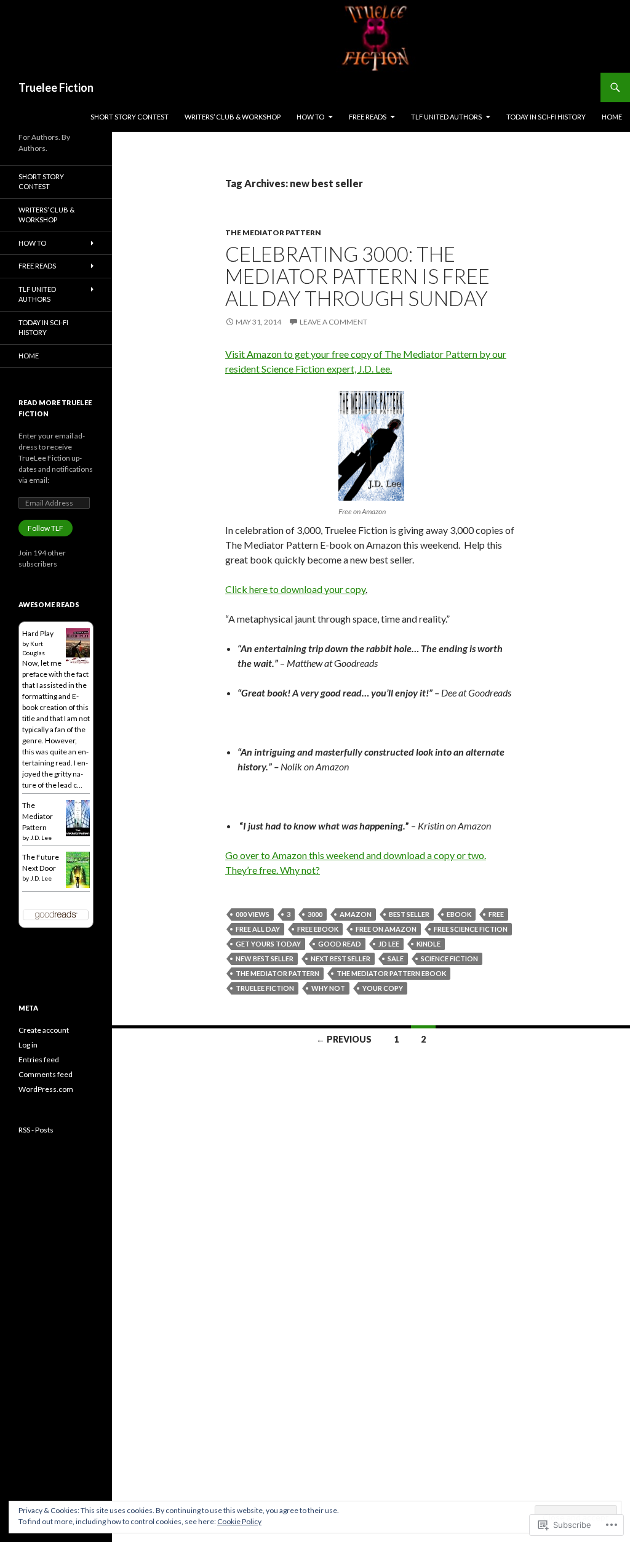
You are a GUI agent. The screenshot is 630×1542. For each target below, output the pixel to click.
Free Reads (367, 117)
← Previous (344, 1039)
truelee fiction (265, 988)
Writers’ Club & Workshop (233, 117)
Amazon (356, 914)
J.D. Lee (41, 837)
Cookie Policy (239, 1521)
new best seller (264, 959)
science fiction (449, 959)
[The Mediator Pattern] (78, 817)
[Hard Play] (78, 645)
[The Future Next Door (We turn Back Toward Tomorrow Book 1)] (78, 869)
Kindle (429, 944)
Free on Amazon (386, 929)
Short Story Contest (129, 117)
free (496, 914)
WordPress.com (45, 1089)
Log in (28, 1044)
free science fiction (471, 929)
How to (310, 117)
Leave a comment (333, 321)
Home (612, 117)
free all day (258, 929)
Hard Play (38, 633)
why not (328, 988)
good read (339, 944)
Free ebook (317, 929)
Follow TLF (45, 528)
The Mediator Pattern (273, 232)
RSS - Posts (36, 1129)
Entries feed (38, 1059)
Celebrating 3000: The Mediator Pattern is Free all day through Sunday (357, 275)
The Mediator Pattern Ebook (391, 973)
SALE (396, 959)
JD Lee (388, 944)
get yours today (268, 944)
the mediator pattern (277, 973)
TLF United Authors (446, 117)
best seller (409, 914)
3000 (315, 914)
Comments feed (45, 1074)
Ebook (459, 914)
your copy (382, 988)
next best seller (340, 959)
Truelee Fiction (56, 87)
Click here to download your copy (295, 589)
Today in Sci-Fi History (546, 117)
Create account (43, 1030)
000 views (252, 914)
